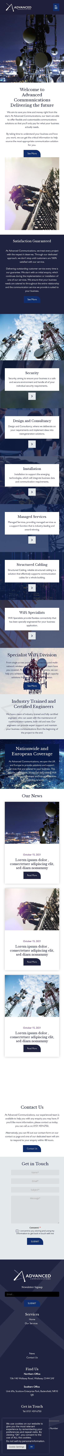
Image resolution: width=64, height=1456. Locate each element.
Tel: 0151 (27, 1411)
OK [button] (31, 1447)
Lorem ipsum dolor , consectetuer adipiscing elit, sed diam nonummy (32, 864)
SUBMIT (35, 1241)
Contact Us (32, 1357)
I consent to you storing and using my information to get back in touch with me (35, 1232)
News (32, 1353)
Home (32, 1319)
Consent (35, 1228)
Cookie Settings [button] (16, 1446)
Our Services (31, 1323)
